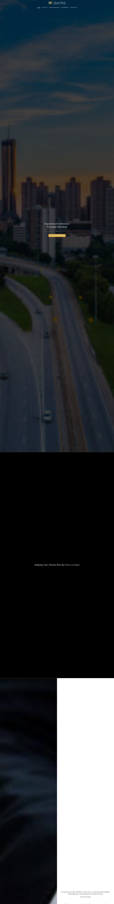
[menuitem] (38, 7)
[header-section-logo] (57, 3)
